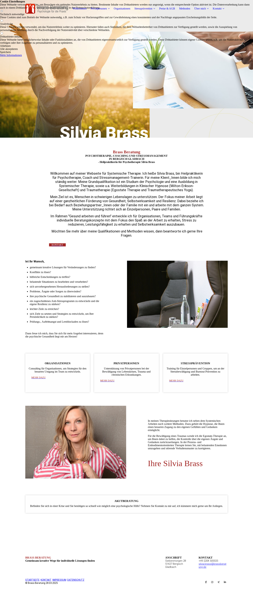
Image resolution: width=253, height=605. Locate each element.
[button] (126, 45)
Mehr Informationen (11, 55)
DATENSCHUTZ (75, 580)
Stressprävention (143, 8)
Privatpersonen (99, 8)
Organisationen (122, 8)
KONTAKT (46, 580)
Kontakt (217, 8)
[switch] (1, 20)
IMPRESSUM (59, 580)
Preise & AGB (167, 8)
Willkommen (80, 8)
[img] (46, 8)
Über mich (200, 8)
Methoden (184, 8)
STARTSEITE (32, 580)
